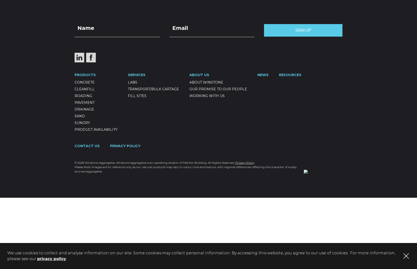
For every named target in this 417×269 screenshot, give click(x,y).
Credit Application (311, 4)
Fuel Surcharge (359, 4)
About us (239, 15)
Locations (233, 4)
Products (167, 15)
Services (195, 15)
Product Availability (96, 129)
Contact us (299, 15)
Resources (267, 15)
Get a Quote (267, 4)
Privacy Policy (125, 146)
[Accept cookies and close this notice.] (406, 256)
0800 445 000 (355, 15)
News (216, 15)
